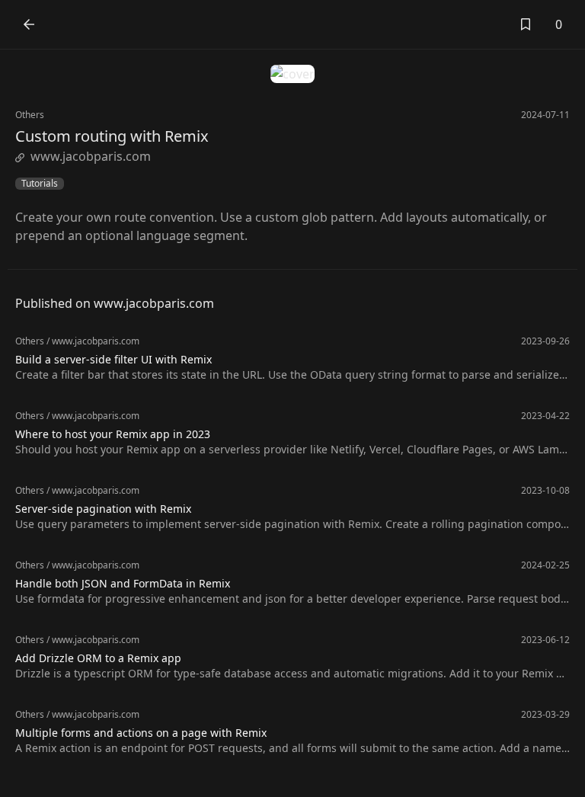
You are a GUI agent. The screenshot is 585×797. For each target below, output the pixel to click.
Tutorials (39, 184)
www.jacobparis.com (90, 156)
